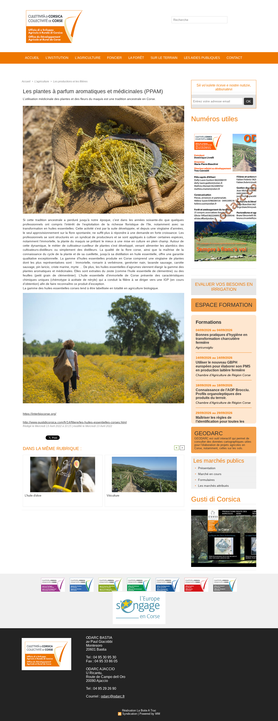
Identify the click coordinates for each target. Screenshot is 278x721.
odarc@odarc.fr (113, 696)
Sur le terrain (164, 58)
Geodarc (208, 433)
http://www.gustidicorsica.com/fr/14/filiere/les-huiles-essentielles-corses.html (75, 422)
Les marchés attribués (213, 485)
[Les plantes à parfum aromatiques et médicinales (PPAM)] (103, 107)
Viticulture (113, 495)
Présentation (206, 468)
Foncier (114, 58)
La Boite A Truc (146, 710)
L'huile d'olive (33, 495)
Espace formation (223, 305)
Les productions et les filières (70, 81)
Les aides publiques (202, 58)
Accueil (32, 58)
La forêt (136, 58)
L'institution (57, 58)
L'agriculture (88, 58)
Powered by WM (149, 713)
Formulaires (206, 480)
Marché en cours (209, 474)
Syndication (129, 713)
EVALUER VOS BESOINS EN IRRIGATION (224, 287)
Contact (234, 58)
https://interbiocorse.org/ (39, 413)
